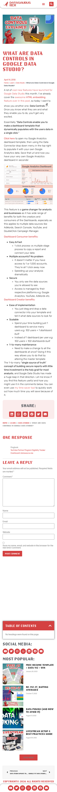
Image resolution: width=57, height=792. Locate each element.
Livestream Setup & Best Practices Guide (39, 732)
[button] (43, 4)
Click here (9, 138)
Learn (12, 83)
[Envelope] (41, 651)
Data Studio (20, 83)
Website (6, 532)
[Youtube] (5, 651)
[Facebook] (35, 651)
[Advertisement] (28, 589)
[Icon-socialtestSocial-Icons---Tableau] (23, 651)
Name (5, 511)
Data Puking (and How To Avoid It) (40, 710)
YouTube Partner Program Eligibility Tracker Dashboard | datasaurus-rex (28, 451)
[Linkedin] (29, 651)
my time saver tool (25, 387)
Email (5, 522)
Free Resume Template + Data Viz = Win (40, 666)
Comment (8, 477)
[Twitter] (11, 651)
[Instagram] (17, 651)
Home (6, 83)
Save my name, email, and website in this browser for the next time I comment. (28, 547)
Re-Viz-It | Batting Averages (37, 688)
